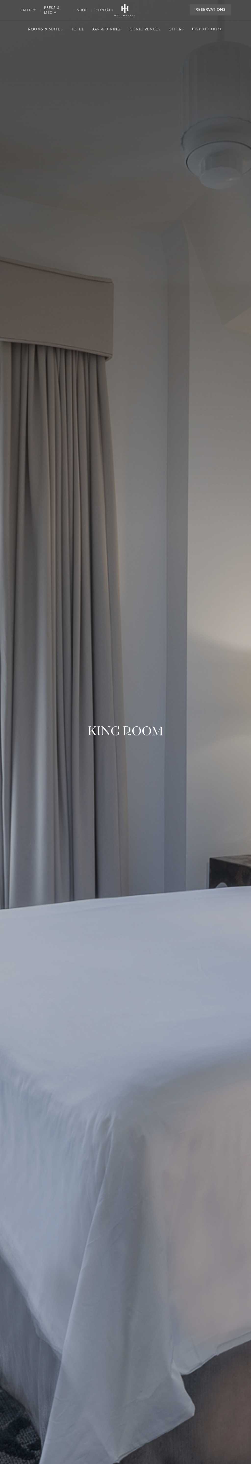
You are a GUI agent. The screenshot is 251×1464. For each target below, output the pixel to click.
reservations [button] (211, 10)
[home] (125, 10)
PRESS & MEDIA (52, 10)
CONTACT (105, 10)
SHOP (82, 10)
